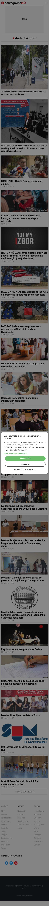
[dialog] (24, 453)
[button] (25, 453)
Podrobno (24, 450)
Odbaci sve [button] (25, 464)
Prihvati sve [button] (25, 458)
